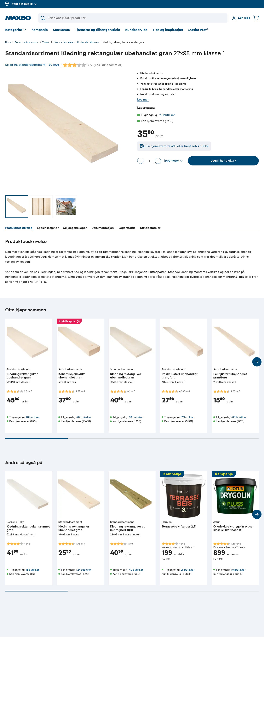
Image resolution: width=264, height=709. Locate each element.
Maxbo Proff (198, 29)
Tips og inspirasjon (168, 29)
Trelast (45, 42)
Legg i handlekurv (223, 161)
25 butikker (167, 115)
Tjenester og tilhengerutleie (97, 29)
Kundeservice (136, 29)
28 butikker (187, 570)
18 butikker (32, 570)
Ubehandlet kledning (88, 42)
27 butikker (84, 570)
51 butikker (238, 570)
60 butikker (239, 417)
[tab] (18, 228)
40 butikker (33, 417)
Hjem (8, 42)
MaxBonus (61, 29)
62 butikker (84, 417)
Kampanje (40, 29)
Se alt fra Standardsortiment (25, 65)
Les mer (143, 99)
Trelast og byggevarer (26, 42)
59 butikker (136, 417)
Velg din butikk (22, 4)
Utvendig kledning (63, 42)
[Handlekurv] (256, 17)
